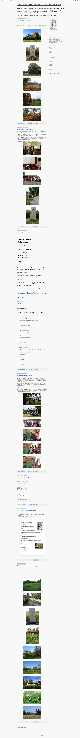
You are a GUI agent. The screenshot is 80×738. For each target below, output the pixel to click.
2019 (51, 53)
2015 (51, 65)
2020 (51, 52)
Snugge (37, 15)
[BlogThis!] (34, 123)
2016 (51, 64)
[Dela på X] (35, 123)
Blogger (42, 735)
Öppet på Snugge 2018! (23, 477)
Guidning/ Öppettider (43, 15)
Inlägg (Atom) (24, 727)
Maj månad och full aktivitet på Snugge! (27, 566)
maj (51, 61)
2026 (51, 46)
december (52, 56)
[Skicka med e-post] (33, 123)
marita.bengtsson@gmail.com (29, 293)
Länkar (48, 15)
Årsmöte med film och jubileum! (25, 129)
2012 (51, 69)
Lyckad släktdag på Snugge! (24, 375)
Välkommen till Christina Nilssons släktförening (39, 4)
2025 (51, 47)
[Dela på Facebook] (36, 123)
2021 (51, 51)
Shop (51, 15)
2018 (51, 55)
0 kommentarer (30, 123)
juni (51, 60)
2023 (51, 48)
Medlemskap (26, 15)
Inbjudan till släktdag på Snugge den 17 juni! (28, 510)
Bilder (55, 15)
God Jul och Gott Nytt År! (23, 20)
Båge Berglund (23, 123)
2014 (51, 66)
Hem (18, 15)
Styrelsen (21, 15)
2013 (51, 68)
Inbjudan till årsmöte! (22, 232)
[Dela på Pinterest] (37, 123)
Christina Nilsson (32, 15)
